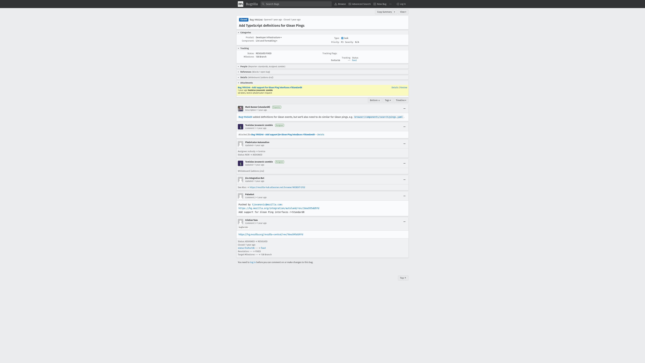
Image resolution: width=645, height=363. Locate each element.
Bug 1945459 (245, 116)
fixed (354, 60)
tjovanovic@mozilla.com (267, 204)
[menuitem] (340, 4)
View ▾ (403, 12)
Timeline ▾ (401, 100)
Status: (250, 53)
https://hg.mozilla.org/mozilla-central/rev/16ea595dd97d (271, 234)
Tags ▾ (388, 100)
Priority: (335, 42)
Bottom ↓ (375, 100)
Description (250, 110)
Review (403, 87)
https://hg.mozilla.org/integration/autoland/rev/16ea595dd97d (279, 208)
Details (395, 87)
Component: (248, 40)
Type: (336, 38)
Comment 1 (250, 128)
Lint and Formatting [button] (266, 40)
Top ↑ (403, 278)
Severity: (349, 42)
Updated (249, 145)
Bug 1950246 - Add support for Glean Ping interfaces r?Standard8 (270, 87)
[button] (400, 4)
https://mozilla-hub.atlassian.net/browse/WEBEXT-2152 (277, 187)
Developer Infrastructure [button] (269, 37)
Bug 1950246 (256, 19)
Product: (250, 37)
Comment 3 (250, 223)
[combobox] (296, 4)
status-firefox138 (246, 248)
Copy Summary (384, 12)
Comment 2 (250, 197)
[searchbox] (296, 4)
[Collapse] (404, 108)
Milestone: (249, 56)
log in (253, 262)
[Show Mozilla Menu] (240, 4)
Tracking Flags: (329, 53)
